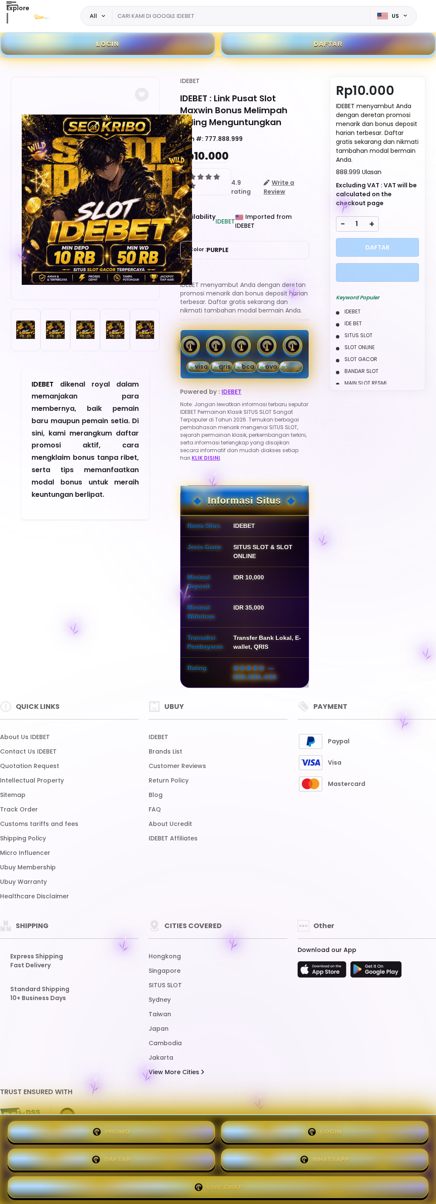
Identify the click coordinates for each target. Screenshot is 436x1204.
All (93, 16)
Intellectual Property (32, 780)
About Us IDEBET (25, 737)
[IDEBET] (42, 16)
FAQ (155, 809)
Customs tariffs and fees (39, 824)
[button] (142, 94)
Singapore (165, 970)
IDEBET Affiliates (173, 838)
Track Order (19, 809)
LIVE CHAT (224, 1187)
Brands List (165, 751)
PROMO (117, 1131)
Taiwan (160, 1014)
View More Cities (175, 1072)
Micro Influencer (25, 853)
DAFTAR (328, 43)
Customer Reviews (177, 766)
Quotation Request (29, 766)
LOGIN (107, 43)
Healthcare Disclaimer (34, 896)
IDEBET (190, 81)
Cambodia (165, 1043)
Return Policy (169, 780)
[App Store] (323, 972)
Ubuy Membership (28, 867)
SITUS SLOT (165, 985)
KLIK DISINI (206, 458)
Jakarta (161, 1057)
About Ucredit (170, 824)
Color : (209, 250)
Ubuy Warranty (23, 881)
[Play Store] (376, 972)
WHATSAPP (331, 1159)
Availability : (197, 221)
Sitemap (13, 795)
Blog (156, 795)
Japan (159, 1028)
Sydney (160, 999)
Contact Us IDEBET (28, 751)
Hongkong (165, 956)
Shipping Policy (23, 838)
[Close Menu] (7, 18)
